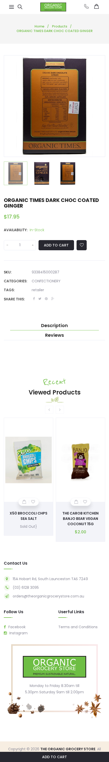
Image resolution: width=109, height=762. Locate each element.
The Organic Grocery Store (67, 749)
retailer (38, 289)
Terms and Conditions (78, 626)
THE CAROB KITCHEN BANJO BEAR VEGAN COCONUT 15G (80, 518)
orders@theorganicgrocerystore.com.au (48, 596)
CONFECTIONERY (46, 281)
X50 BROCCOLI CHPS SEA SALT (28, 516)
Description (54, 325)
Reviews (54, 335)
